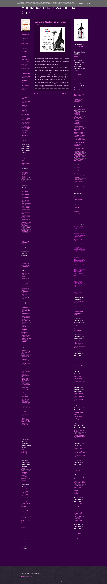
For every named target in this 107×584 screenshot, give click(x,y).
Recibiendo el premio (25, 313)
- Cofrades (23, 71)
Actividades (76, 120)
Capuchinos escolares (78, 126)
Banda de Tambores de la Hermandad (25, 207)
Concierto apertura (25, 278)
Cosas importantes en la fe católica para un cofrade (79, 136)
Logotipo (23, 276)
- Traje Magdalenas (25, 68)
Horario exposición (25, 286)
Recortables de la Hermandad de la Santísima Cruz (77, 123)
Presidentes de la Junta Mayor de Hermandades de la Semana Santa (25, 394)
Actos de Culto (77, 170)
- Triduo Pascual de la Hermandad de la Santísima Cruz (26, 134)
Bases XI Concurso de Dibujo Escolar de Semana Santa (79, 508)
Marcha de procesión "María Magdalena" (25, 194)
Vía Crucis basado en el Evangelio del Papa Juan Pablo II (26, 526)
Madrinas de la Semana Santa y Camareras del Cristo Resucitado (25, 389)
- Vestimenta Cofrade (25, 61)
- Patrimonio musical (25, 82)
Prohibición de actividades (24, 473)
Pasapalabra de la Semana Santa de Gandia (79, 149)
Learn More (82, 3)
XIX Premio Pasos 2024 (79, 185)
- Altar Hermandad (25, 94)
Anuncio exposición (25, 281)
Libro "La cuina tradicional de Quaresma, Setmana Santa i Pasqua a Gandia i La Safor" (25, 454)
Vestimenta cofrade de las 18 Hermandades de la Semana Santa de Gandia (26, 365)
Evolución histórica (25, 307)
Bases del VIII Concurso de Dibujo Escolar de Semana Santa (80, 455)
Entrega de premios (78, 418)
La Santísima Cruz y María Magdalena (25, 155)
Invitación (23, 258)
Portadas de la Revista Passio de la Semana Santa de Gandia (25, 380)
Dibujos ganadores (78, 79)
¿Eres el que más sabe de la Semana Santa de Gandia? (25, 384)
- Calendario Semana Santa (79, 213)
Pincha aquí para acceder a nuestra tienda (25, 242)
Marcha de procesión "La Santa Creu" (25, 191)
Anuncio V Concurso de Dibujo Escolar (79, 397)
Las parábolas (24, 529)
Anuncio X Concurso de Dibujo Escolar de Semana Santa (79, 482)
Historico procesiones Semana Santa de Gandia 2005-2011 (26, 434)
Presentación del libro (26, 259)
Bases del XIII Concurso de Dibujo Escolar (80, 75)
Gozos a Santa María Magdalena (25, 204)
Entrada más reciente (40, 94)
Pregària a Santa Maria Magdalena (25, 489)
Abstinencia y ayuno (25, 478)
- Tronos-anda (24, 53)
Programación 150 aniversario (25, 274)
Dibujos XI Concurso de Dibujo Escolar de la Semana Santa (79, 517)
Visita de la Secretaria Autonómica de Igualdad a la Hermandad (26, 340)
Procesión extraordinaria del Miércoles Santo (25, 291)
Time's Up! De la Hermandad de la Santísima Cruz (77, 145)
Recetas (23, 449)
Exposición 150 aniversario (24, 284)
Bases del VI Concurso (79, 419)
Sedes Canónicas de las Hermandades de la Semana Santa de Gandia (25, 370)
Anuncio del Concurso (78, 73)
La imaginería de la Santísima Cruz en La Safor (26, 159)
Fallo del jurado (77, 77)
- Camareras (24, 48)
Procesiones (76, 177)
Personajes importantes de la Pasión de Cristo (25, 535)
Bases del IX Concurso (79, 467)
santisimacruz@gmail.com (26, 576)
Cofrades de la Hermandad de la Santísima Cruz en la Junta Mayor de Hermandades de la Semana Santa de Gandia (25, 401)
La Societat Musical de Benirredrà (25, 228)
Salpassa (23, 468)
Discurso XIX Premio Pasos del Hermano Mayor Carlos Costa (25, 316)
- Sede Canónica (24, 59)
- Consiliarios (24, 51)
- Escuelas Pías (24, 92)
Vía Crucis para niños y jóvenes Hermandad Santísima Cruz (26, 522)
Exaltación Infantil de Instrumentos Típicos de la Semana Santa (25, 216)
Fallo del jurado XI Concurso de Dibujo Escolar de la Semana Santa (78, 512)
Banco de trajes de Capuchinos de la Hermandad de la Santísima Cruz (78, 101)
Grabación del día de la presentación (25, 266)
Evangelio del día (25, 34)
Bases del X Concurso (78, 485)
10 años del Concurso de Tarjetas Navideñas (79, 95)
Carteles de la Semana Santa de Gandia (25, 375)
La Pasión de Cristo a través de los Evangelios (26, 512)
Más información (77, 330)
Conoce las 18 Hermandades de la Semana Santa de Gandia (25, 352)
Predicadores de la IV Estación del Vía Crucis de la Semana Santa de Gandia (26, 425)
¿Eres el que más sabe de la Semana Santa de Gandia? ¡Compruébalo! (79, 117)
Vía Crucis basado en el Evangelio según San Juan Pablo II (79, 139)
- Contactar (23, 140)
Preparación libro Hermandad (77, 314)
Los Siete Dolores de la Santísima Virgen (25, 504)
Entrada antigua (66, 94)
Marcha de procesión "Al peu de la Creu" (25, 197)
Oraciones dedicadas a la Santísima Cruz (25, 492)
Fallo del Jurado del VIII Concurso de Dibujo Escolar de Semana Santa (79, 451)
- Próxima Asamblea (78, 199)
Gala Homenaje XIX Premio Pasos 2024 (25, 320)
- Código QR (76, 207)
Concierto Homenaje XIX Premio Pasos (25, 326)
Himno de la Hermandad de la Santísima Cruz (25, 200)
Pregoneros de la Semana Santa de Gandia (25, 414)
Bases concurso (77, 383)
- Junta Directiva (24, 43)
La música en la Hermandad (77, 173)
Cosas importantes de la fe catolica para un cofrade (26, 518)
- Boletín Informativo (78, 196)
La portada (23, 261)
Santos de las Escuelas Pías (24, 501)
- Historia (23, 40)
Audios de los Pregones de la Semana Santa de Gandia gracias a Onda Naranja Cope (25, 419)
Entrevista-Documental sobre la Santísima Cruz (25, 177)
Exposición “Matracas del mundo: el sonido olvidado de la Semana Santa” (26, 224)
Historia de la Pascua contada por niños (78, 160)
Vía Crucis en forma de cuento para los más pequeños (79, 129)
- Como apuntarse (77, 202)
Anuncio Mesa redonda (24, 333)
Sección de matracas (25, 209)
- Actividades (24, 80)
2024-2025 (76, 56)
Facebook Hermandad (78, 311)
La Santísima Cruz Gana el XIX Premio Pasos (25, 310)
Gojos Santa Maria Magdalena (25, 498)
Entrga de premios (78, 541)
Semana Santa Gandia (78, 181)
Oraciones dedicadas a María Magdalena (25, 495)
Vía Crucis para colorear (79, 142)
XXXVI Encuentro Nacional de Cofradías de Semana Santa (79, 188)
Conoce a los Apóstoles (79, 151)
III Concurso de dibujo (78, 365)
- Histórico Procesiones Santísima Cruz (24, 110)
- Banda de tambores (25, 85)
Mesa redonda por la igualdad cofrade (25, 336)
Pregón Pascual (24, 514)
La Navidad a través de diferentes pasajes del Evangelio (25, 541)
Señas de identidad (78, 183)
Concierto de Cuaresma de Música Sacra (25, 212)
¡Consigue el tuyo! (25, 263)
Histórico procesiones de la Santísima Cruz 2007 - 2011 (26, 430)
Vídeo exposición (25, 288)
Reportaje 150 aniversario (24, 181)
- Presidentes (24, 46)
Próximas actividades (78, 179)
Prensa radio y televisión (79, 175)
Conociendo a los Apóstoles (25, 531)
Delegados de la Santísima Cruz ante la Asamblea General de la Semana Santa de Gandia (25, 409)
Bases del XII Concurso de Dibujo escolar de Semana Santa (79, 535)
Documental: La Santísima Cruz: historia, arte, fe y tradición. (25, 172)
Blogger (65, 581)
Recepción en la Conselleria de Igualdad (24, 329)
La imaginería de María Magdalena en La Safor (25, 163)
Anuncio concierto (25, 280)
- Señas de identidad (25, 73)
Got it (88, 3)
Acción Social (77, 167)
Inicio (54, 94)
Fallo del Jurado (77, 376)
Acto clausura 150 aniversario (25, 298)
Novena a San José (25, 538)
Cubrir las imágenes (25, 470)
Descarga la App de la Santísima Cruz (78, 47)
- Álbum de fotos (24, 138)
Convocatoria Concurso (79, 412)
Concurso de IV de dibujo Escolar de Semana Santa (79, 380)
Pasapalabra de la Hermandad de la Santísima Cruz (77, 113)
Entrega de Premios (78, 325)
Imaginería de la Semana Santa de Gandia (25, 360)
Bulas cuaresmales (25, 480)
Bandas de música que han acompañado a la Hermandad (25, 231)
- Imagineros (24, 56)
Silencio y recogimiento (24, 476)
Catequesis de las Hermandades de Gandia (25, 356)
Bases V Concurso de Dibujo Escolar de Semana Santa (79, 400)
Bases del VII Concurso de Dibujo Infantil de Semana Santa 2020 (79, 436)
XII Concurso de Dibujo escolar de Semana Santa (79, 531)
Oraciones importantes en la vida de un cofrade (26, 507)
